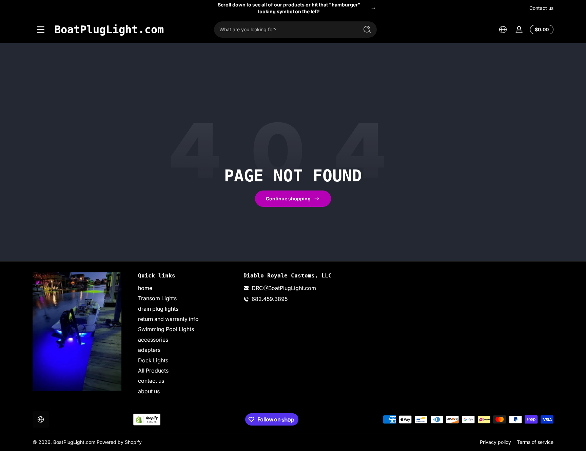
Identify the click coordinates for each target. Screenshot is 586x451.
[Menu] (41, 29)
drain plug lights (158, 308)
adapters (149, 349)
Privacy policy (495, 442)
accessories (153, 339)
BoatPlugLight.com (74, 442)
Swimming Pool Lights (166, 329)
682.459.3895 (270, 299)
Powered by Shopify (119, 442)
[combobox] (284, 29)
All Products (153, 370)
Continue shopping (288, 198)
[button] (503, 29)
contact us (151, 381)
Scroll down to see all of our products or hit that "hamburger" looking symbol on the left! (289, 8)
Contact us (541, 8)
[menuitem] (187, 288)
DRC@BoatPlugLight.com (284, 288)
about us (149, 391)
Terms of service (535, 442)
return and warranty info (168, 318)
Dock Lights (153, 360)
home (145, 288)
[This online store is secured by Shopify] (146, 420)
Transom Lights (157, 298)
